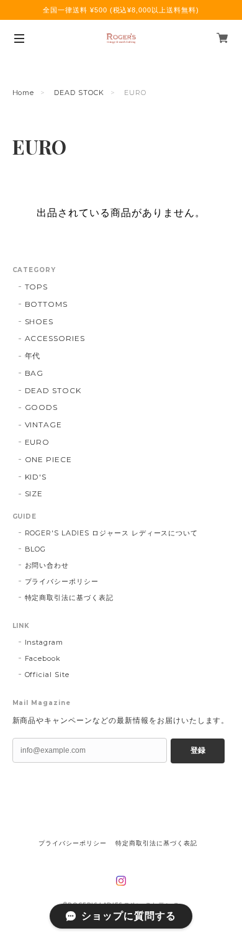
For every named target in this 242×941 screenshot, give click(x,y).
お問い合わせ (47, 565)
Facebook (43, 658)
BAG (34, 373)
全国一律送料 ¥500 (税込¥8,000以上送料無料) (121, 10)
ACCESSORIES (55, 338)
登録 (197, 750)
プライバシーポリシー (62, 581)
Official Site (47, 674)
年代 (33, 355)
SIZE (34, 493)
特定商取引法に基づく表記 (69, 597)
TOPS (36, 286)
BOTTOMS (46, 304)
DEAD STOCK (79, 92)
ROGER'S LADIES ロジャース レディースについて (112, 533)
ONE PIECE (49, 459)
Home (23, 92)
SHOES (39, 321)
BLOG (36, 549)
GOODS (41, 407)
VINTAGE (44, 424)
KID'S (36, 476)
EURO (37, 442)
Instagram (44, 642)
